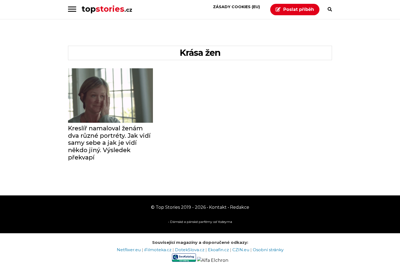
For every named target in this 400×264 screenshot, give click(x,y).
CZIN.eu (241, 249)
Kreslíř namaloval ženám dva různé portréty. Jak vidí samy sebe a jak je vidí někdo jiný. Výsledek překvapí (109, 143)
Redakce (239, 207)
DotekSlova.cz (190, 249)
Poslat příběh (298, 9)
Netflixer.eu (129, 249)
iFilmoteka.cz (158, 249)
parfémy (205, 222)
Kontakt (217, 207)
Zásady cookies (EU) (236, 6)
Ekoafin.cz (219, 249)
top (107, 9)
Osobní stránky (268, 249)
